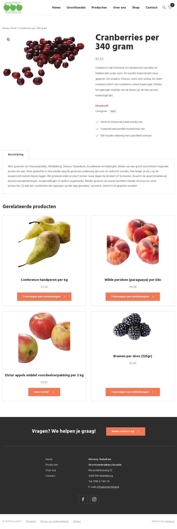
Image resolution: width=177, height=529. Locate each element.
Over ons (119, 7)
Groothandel (76, 7)
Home (56, 7)
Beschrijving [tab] (16, 154)
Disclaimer (31, 521)
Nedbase (170, 521)
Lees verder (41, 392)
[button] (8, 39)
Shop (135, 7)
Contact (151, 7)
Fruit (13, 28)
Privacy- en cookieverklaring (54, 521)
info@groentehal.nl (108, 487)
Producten (99, 7)
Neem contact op (123, 431)
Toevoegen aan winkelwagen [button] (41, 296)
